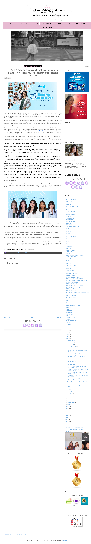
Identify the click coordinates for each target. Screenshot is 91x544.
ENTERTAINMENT (70, 211)
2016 (67, 417)
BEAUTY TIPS (69, 201)
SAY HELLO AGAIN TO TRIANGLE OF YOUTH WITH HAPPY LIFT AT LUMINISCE (75, 429)
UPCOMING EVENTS (71, 321)
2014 (67, 421)
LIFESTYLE (69, 247)
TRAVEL (68, 319)
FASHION (68, 216)
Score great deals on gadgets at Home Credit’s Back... (77, 351)
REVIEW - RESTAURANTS (72, 277)
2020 (67, 409)
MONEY (68, 253)
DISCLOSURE (80, 23)
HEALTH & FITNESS (71, 235)
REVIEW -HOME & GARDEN (73, 287)
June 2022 (70, 394)
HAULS (68, 233)
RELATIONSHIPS (70, 275)
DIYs (68, 23)
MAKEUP (68, 248)
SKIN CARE (69, 311)
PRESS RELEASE (70, 270)
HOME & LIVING (70, 240)
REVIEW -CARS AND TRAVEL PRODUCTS (76, 280)
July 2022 (70, 392)
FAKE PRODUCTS (70, 215)
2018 (67, 413)
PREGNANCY (69, 269)
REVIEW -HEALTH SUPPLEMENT (74, 285)
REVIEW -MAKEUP (71, 289)
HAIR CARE (69, 230)
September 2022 (71, 347)
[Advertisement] (32, 306)
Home (33, 317)
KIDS (67, 243)
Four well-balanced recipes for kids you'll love (78, 385)
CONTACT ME (48, 27)
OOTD (67, 262)
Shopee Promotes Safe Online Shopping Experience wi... (77, 382)
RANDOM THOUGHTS (71, 274)
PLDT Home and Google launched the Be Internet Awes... (77, 370)
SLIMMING (69, 312)
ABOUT (35, 23)
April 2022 (70, 398)
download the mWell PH (37, 131)
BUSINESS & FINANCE (71, 203)
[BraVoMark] (76, 512)
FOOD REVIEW (69, 220)
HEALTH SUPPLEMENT (72, 237)
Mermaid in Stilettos (76, 160)
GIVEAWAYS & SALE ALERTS (73, 226)
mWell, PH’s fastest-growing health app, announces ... (77, 357)
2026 (67, 330)
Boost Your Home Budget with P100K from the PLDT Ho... (76, 367)
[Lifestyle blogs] (76, 471)
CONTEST (68, 205)
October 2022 (70, 345)
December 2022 (71, 341)
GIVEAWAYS (69, 225)
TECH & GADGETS (70, 317)
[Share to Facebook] (8, 78)
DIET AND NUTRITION (72, 206)
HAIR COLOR (69, 231)
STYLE (67, 316)
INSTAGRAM (47, 23)
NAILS (67, 260)
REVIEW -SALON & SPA (72, 294)
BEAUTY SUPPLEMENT (72, 199)
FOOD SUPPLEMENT (71, 221)
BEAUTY (68, 198)
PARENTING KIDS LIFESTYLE (73, 267)
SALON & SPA (69, 307)
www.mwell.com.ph (32, 187)
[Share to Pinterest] (10, 78)
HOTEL (68, 242)
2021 (67, 407)
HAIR (67, 228)
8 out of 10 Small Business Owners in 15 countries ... (77, 388)
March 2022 (70, 400)
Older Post (58, 317)
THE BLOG (23, 23)
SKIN (67, 309)
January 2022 (71, 404)
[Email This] (4, 78)
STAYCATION (69, 314)
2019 (67, 411)
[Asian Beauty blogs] (76, 488)
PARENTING (69, 263)
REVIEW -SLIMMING (71, 297)
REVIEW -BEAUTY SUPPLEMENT (74, 279)
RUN (67, 302)
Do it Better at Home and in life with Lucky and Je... (77, 360)
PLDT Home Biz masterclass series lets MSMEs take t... (77, 376)
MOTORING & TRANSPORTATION (74, 255)
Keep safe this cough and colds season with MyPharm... (77, 363)
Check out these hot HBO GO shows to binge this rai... (77, 373)
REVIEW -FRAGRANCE (71, 284)
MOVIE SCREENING (71, 257)
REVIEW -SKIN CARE (71, 295)
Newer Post (7, 317)
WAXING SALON (70, 322)
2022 (67, 339)
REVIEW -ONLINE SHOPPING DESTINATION (77, 292)
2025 (67, 332)
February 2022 (71, 402)
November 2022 (71, 343)
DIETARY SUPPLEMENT (72, 208)
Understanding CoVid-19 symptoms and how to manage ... (77, 354)
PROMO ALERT (70, 272)
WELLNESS (69, 324)
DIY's (67, 210)
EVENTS (68, 213)
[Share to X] (7, 78)
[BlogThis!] (6, 78)
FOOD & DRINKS (70, 218)
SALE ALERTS (69, 304)
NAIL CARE (69, 258)
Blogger (65, 540)
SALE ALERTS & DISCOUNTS (73, 306)
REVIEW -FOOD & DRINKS (72, 282)
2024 (67, 335)
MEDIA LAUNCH (70, 252)
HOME (12, 23)
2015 (67, 419)
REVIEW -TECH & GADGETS (73, 299)
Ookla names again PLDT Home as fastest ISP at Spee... (76, 379)
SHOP (59, 23)
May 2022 (70, 396)
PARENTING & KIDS (71, 265)
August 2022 (70, 349)
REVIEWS (68, 301)
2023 (67, 337)
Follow (66, 192)
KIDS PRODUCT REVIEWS (72, 245)
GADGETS (68, 223)
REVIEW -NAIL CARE (71, 290)
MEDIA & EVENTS (70, 250)
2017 (67, 415)
